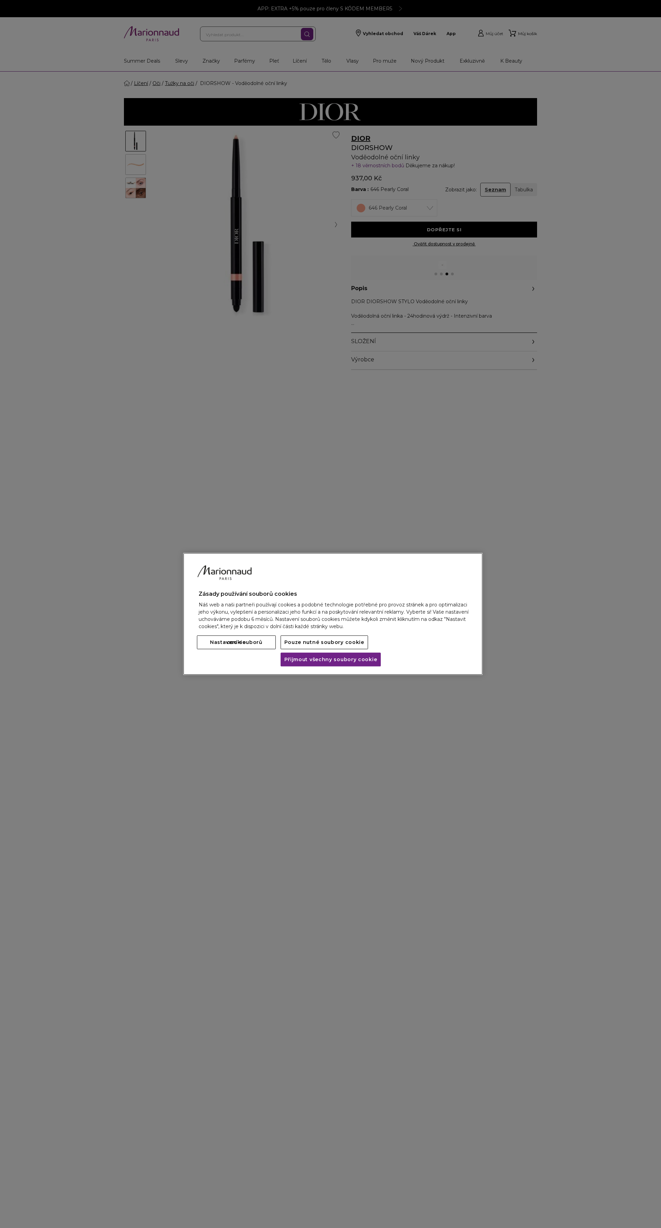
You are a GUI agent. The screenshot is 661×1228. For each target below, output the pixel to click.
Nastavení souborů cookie (236, 642)
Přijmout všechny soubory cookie (330, 660)
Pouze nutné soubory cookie (324, 642)
